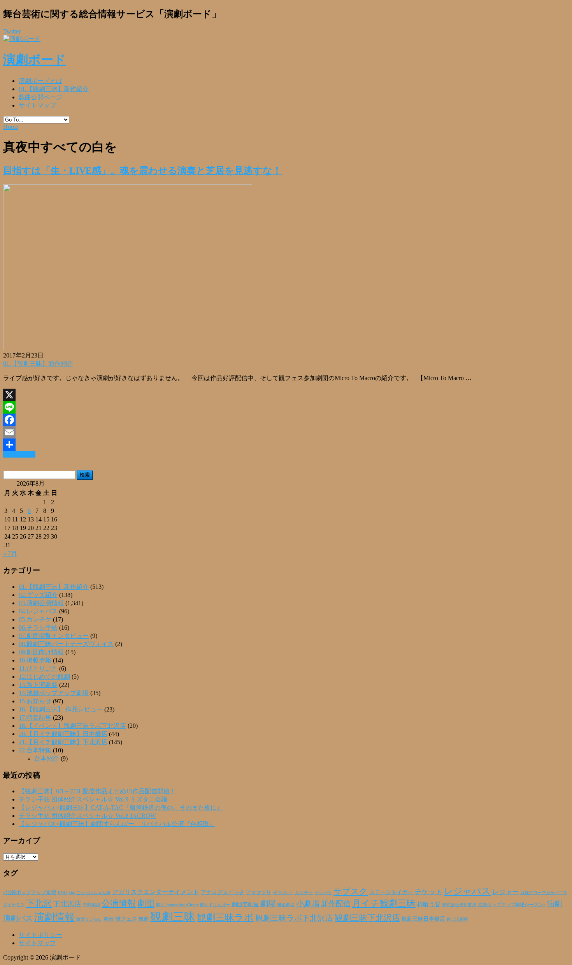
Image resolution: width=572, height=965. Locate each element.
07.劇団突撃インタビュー (54, 635)
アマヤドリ (258, 892)
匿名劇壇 (286, 904)
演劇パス (18, 918)
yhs (71, 892)
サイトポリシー (40, 935)
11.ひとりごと (38, 668)
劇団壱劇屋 (245, 904)
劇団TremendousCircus (177, 904)
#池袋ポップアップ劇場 (29, 892)
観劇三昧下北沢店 (367, 918)
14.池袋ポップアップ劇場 (54, 693)
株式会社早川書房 (459, 905)
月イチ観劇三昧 (384, 903)
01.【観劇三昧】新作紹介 (54, 89)
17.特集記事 (35, 717)
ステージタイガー (391, 892)
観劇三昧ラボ (225, 917)
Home (10, 126)
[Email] (286, 432)
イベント (283, 892)
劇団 (145, 903)
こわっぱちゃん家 (93, 893)
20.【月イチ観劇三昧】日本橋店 (63, 734)
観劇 (144, 919)
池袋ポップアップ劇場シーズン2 (512, 904)
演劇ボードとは (40, 80)
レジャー (505, 892)
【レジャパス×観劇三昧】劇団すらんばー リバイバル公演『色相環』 (117, 824)
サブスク (350, 891)
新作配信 (336, 904)
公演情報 (119, 903)
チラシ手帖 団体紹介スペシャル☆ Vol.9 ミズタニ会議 (93, 799)
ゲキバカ (323, 893)
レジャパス (467, 891)
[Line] (286, 407)
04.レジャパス (38, 611)
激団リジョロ (89, 919)
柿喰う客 (428, 904)
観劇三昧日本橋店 (423, 919)
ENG (62, 892)
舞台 (109, 919)
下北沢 (39, 903)
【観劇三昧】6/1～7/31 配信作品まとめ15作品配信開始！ (97, 791)
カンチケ (304, 892)
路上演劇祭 (457, 919)
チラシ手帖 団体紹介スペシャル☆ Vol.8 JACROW (87, 815)
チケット (428, 892)
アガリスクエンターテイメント (155, 892)
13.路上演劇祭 (38, 684)
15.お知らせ (35, 701)
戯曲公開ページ (40, 97)
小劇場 (307, 903)
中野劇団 (91, 905)
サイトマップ (37, 105)
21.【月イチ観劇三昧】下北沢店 (63, 742)
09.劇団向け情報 (41, 652)
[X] (286, 395)
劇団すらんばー (215, 904)
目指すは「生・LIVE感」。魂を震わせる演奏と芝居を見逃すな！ (142, 171)
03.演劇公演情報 (41, 603)
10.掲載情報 (35, 660)
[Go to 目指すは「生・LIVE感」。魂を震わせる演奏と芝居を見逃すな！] (127, 348)
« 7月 (10, 553)
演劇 (554, 904)
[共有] (286, 444)
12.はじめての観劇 (44, 676)
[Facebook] (286, 420)
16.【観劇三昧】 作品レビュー (61, 709)
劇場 (268, 903)
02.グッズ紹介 (38, 595)
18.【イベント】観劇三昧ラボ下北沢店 (72, 725)
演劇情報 (54, 917)
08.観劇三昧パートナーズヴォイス (66, 644)
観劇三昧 (172, 916)
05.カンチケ (35, 619)
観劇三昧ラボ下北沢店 (294, 918)
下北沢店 (67, 904)
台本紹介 (46, 758)
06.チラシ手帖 (38, 627)
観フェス (126, 919)
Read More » (19, 454)
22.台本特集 (35, 750)
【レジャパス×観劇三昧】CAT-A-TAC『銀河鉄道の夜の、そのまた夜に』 (121, 807)
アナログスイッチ (222, 892)
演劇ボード (34, 60)
